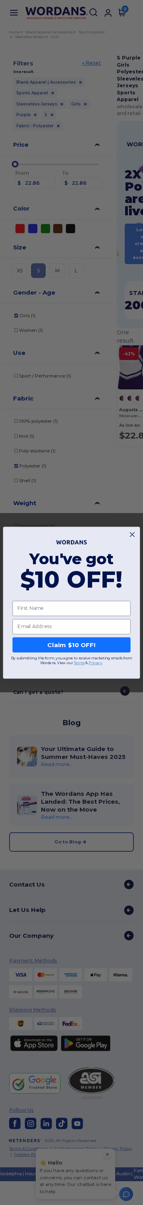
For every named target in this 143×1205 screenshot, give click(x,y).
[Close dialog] (132, 534)
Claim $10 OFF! (71, 644)
